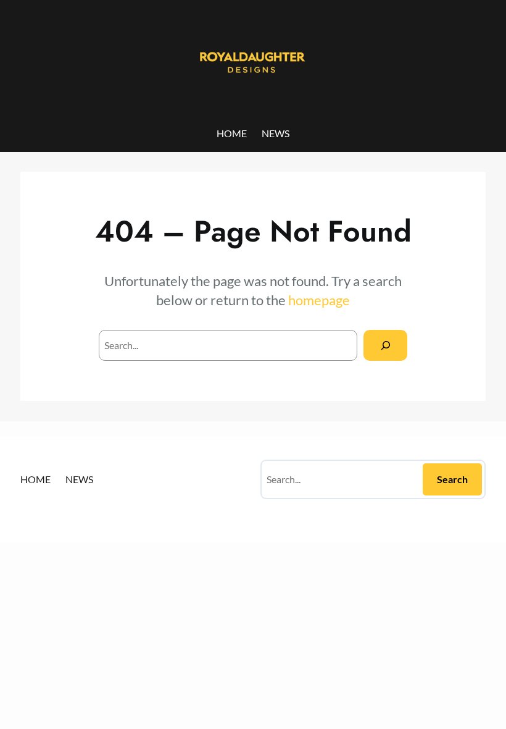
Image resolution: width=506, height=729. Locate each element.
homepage (319, 300)
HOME (232, 133)
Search (452, 479)
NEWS (275, 133)
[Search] (385, 345)
